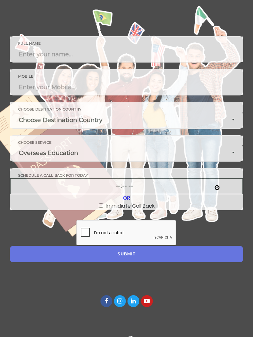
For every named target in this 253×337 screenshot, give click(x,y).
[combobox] (126, 120)
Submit (126, 253)
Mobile (25, 76)
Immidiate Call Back (129, 206)
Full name (29, 43)
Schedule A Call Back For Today (53, 175)
